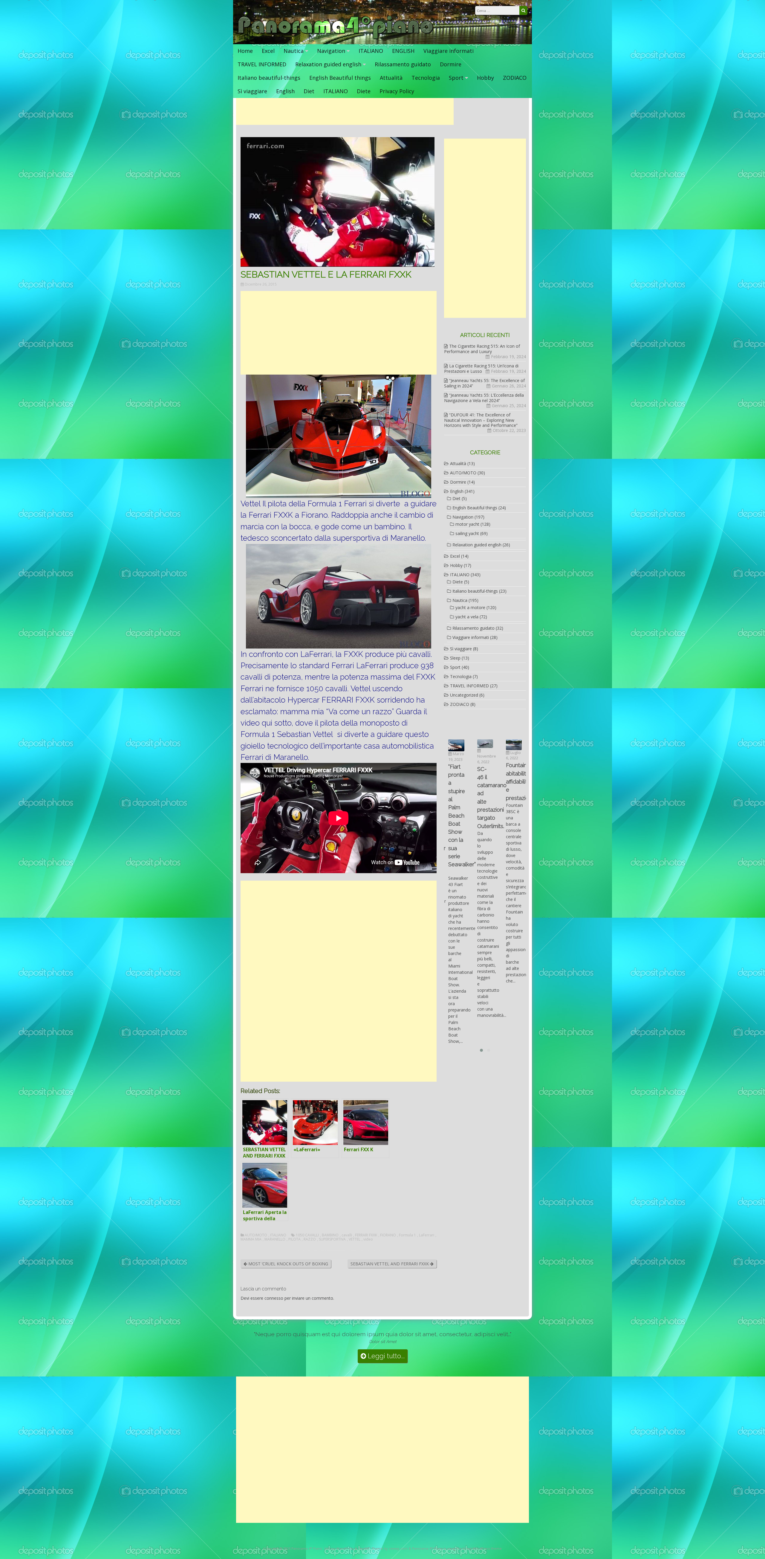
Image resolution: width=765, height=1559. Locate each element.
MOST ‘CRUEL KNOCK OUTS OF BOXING (287, 1264)
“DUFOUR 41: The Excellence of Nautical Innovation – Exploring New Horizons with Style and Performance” (481, 420)
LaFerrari (426, 1235)
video (368, 1239)
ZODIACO (515, 77)
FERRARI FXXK (366, 1235)
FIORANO (388, 1235)
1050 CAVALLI (307, 1235)
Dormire (450, 64)
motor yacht (467, 524)
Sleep (455, 658)
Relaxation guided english (328, 64)
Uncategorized (464, 695)
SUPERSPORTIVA (332, 1239)
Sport (456, 77)
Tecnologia (425, 77)
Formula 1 (407, 1235)
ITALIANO (371, 50)
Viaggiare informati (448, 50)
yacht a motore (470, 607)
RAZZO (310, 1239)
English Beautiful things (340, 77)
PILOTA (294, 1239)
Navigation (331, 50)
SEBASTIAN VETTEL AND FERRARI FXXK (390, 1264)
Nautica (294, 50)
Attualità (391, 77)
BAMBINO (330, 1235)
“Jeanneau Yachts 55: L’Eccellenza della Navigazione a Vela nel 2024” (484, 397)
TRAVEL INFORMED (262, 64)
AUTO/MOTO (256, 1235)
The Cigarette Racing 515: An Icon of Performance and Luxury (482, 348)
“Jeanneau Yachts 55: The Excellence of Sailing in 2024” (484, 383)
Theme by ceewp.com (389, 1548)
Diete (364, 91)
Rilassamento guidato (403, 64)
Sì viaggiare (252, 91)
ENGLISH (403, 50)
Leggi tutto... (385, 1356)
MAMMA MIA (251, 1239)
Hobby (485, 77)
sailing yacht (467, 533)
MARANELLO (274, 1239)
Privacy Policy (397, 91)
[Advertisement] (345, 111)
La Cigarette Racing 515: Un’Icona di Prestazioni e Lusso (481, 368)
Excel (268, 50)
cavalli (347, 1235)
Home (245, 50)
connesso (273, 1298)
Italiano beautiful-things (269, 77)
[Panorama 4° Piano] (336, 38)
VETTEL (354, 1239)
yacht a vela (466, 617)
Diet (309, 91)
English (285, 91)
